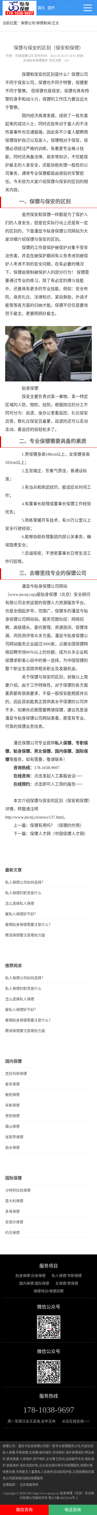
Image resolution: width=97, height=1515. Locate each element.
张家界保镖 (14, 1137)
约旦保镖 (12, 1233)
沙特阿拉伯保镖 (18, 1190)
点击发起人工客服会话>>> (58, 776)
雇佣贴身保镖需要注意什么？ (28, 925)
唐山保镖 (12, 1126)
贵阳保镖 (12, 1116)
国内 (41, 8)
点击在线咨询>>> (76, 1421)
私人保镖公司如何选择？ (25, 882)
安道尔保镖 (14, 1222)
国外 (51, 8)
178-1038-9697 (46, 767)
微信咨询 (24, 1510)
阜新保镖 (12, 1105)
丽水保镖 (12, 1148)
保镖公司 (28, 23)
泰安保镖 (12, 1084)
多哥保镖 (12, 1211)
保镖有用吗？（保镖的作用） (57, 825)
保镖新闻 (43, 23)
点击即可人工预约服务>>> (58, 784)
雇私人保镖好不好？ (21, 914)
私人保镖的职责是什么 (23, 893)
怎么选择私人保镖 (19, 903)
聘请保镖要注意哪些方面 (25, 935)
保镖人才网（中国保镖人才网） (59, 833)
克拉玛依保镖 (16, 1074)
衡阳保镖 (12, 1095)
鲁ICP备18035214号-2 (63, 1498)
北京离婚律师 (29, 1485)
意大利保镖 (14, 1201)
